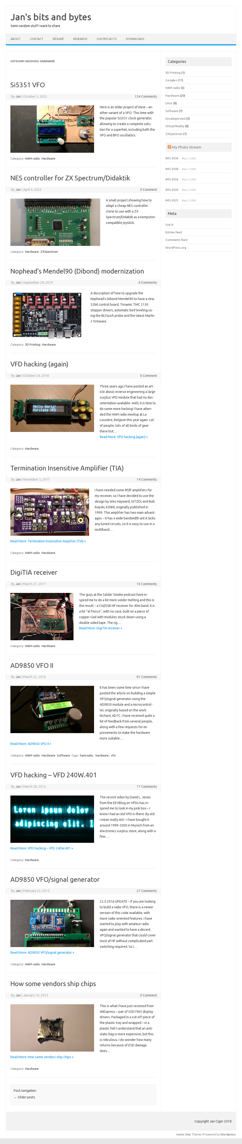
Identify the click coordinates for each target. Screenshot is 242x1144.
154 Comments (146, 96)
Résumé (58, 38)
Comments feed (176, 239)
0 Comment (148, 189)
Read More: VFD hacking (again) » (124, 437)
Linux (169, 103)
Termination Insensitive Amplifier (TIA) (67, 468)
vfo (113, 755)
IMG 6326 (171, 189)
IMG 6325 (171, 200)
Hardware (48, 158)
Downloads (135, 38)
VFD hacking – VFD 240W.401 (53, 775)
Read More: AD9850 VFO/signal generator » (42, 952)
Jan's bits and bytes (51, 17)
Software (63, 755)
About (16, 38)
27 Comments (147, 891)
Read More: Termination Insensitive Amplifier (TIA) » (48, 541)
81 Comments (147, 677)
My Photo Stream (186, 147)
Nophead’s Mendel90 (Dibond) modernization (77, 271)
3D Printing (32, 344)
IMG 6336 (171, 158)
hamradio (86, 755)
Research (80, 38)
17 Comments (147, 786)
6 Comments (147, 282)
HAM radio (32, 158)
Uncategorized (175, 118)
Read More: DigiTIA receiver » (100, 628)
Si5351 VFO (27, 84)
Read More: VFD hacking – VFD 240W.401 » (41, 848)
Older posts (24, 1097)
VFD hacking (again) (39, 364)
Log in (169, 224)
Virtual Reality (174, 126)
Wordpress (228, 1134)
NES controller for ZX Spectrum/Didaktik (70, 178)
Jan (18, 96)
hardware (102, 755)
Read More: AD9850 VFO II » (30, 744)
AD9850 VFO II (31, 665)
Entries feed (173, 232)
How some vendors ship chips (53, 983)
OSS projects (107, 38)
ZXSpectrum (49, 251)
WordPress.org (175, 247)
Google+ (171, 80)
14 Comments (147, 479)
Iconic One (184, 1134)
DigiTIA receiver (33, 572)
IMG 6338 (171, 168)
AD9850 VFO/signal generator (55, 879)
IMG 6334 (171, 179)
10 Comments (147, 584)
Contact (36, 38)
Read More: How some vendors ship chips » (41, 1057)
